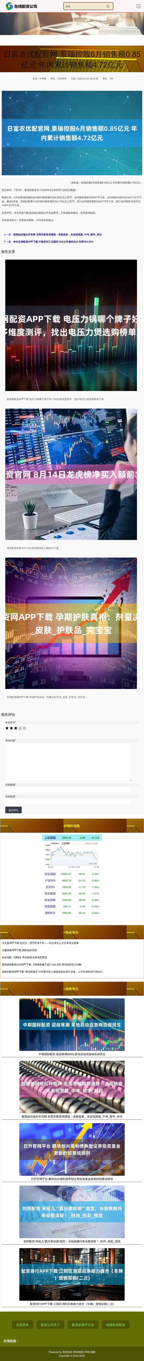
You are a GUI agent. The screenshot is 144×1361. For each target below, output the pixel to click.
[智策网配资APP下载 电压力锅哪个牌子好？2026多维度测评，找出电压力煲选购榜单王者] (71, 325)
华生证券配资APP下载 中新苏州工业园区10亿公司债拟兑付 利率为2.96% (53, 241)
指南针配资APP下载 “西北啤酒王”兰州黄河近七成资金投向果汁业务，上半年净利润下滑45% (52, 971)
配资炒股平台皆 (83, 1324)
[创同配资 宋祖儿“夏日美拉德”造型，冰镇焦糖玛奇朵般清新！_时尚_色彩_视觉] (72, 1211)
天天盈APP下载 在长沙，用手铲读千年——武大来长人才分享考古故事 (40, 943)
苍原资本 (22, 1324)
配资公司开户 (50, 1324)
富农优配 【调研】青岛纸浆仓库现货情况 (24, 957)
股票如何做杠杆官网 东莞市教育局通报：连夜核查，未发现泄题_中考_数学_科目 (57, 234)
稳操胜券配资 (115, 1324)
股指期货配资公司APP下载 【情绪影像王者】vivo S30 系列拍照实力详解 (41, 964)
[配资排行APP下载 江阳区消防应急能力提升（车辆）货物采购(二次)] (72, 1274)
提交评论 (13, 810)
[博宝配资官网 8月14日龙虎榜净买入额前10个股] (71, 474)
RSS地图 (78, 1352)
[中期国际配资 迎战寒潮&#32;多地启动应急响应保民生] (72, 1024)
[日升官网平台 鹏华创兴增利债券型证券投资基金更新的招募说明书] (72, 1149)
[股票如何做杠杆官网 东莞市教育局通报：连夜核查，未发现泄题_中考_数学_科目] (72, 1086)
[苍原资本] (22, 6)
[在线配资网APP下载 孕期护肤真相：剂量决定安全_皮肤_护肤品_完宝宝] (71, 623)
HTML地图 (89, 1352)
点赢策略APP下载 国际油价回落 (19, 950)
